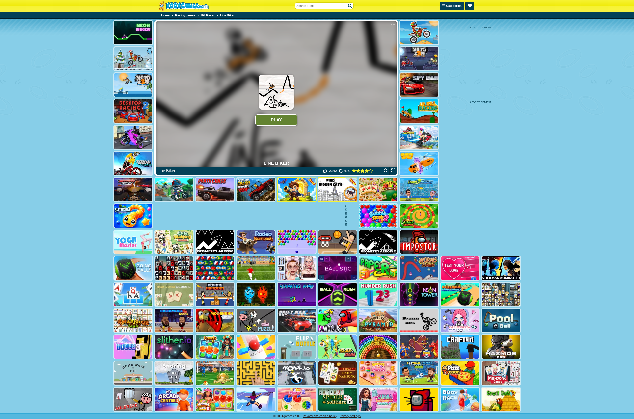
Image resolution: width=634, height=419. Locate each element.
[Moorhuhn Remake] (215, 320)
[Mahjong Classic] (174, 294)
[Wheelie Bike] (419, 320)
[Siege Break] (297, 189)
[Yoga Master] (133, 242)
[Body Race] (460, 399)
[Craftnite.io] (460, 346)
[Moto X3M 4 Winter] (133, 58)
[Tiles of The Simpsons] (501, 294)
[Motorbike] (133, 189)
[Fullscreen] (393, 171)
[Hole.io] (297, 373)
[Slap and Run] (337, 346)
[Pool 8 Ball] (501, 320)
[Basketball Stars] (174, 320)
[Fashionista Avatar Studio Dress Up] (460, 320)
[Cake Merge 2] (297, 399)
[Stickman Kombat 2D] (501, 268)
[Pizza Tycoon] (460, 373)
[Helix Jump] (256, 346)
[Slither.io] (174, 346)
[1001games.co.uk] (183, 6)
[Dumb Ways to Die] (133, 373)
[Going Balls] (133, 268)
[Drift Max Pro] (297, 320)
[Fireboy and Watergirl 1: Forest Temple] (256, 294)
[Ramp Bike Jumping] (419, 137)
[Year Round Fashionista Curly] (378, 399)
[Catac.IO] (419, 399)
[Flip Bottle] (297, 346)
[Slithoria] (133, 215)
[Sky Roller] (256, 399)
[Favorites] (469, 6)
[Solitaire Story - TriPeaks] (133, 294)
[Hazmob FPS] (501, 346)
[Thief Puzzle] (256, 320)
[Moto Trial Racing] (174, 189)
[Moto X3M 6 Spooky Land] (419, 58)
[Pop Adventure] (378, 346)
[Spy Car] (419, 84)
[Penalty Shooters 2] (256, 268)
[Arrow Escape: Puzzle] (256, 373)
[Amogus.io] (337, 320)
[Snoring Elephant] (174, 373)
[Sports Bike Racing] (133, 137)
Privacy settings (350, 416)
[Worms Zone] (419, 268)
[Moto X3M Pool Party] (133, 84)
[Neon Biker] (133, 32)
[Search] (350, 6)
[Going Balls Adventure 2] (460, 294)
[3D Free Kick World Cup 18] (215, 373)
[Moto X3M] (419, 32)
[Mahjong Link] (133, 320)
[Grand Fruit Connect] (378, 189)
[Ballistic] (337, 268)
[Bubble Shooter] (297, 242)
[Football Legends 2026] (419, 373)
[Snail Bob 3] (501, 399)
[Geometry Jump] (297, 294)
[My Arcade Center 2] (174, 399)
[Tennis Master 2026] (419, 189)
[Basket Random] (337, 242)
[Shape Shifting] (419, 163)
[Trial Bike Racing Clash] (133, 163)
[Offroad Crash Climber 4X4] (256, 189)
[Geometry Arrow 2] (378, 242)
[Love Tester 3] (460, 268)
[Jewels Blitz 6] (215, 346)
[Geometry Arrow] (215, 242)
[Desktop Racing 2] (133, 111)
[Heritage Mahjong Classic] (337, 373)
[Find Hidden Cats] (337, 189)
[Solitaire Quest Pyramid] (378, 320)
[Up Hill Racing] (419, 111)
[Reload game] (385, 171)
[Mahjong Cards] (501, 373)
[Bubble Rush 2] (378, 215)
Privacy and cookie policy (320, 416)
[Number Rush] (378, 294)
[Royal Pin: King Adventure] (419, 346)
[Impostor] (419, 242)
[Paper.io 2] (378, 268)
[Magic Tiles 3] (133, 346)
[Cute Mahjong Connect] (174, 242)
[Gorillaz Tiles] (174, 268)
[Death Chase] (215, 189)
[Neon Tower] (419, 294)
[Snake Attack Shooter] (419, 215)
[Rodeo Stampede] (256, 242)
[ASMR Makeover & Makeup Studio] (297, 268)
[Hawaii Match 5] (215, 399)
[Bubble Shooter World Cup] (215, 268)
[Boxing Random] (215, 294)
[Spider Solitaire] (337, 399)
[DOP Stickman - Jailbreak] (133, 399)
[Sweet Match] (378, 373)
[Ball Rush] (337, 294)
